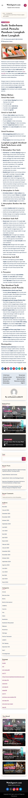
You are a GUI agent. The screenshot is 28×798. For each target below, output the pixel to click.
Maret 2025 (5, 541)
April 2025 (4, 537)
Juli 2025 (4, 527)
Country (4, 609)
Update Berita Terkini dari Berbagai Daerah (13, 478)
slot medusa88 (6, 670)
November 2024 (6, 554)
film (3, 612)
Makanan (4, 626)
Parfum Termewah (7, 636)
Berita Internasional (7, 602)
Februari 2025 (5, 544)
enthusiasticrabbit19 (10, 39)
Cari (3, 454)
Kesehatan (5, 619)
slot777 (4, 673)
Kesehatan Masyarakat (8, 622)
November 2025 (6, 517)
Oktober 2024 (5, 558)
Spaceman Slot (6, 646)
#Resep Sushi (6, 41)
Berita (3, 598)
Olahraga (4, 633)
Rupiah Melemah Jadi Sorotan (9, 474)
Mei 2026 (4, 506)
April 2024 (4, 578)
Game (3, 616)
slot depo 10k (5, 680)
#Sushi (10, 41)
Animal (4, 592)
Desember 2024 (6, 551)
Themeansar (14, 796)
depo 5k (4, 707)
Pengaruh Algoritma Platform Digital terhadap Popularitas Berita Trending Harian (14, 415)
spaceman (4, 683)
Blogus (21, 794)
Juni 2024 (4, 571)
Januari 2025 (5, 547)
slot (3, 666)
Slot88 (4, 663)
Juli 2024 (4, 568)
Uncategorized (5, 22)
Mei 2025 (4, 534)
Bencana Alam (6, 595)
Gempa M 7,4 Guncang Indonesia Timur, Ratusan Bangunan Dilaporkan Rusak (12, 487)
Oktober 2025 (5, 520)
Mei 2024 (4, 575)
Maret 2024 (5, 582)
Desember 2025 (6, 513)
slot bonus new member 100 (9, 697)
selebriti (4, 640)
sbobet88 (4, 690)
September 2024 (6, 561)
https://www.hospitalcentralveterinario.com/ (13, 676)
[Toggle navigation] (2, 5)
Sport (3, 650)
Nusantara (5, 629)
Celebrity (4, 605)
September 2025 (6, 523)
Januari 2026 (5, 510)
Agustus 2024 (5, 565)
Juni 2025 (4, 530)
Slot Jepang (5, 643)
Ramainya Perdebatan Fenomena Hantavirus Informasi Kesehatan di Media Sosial (13, 482)
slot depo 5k (5, 687)
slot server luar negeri (7, 704)
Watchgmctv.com (13, 5)
